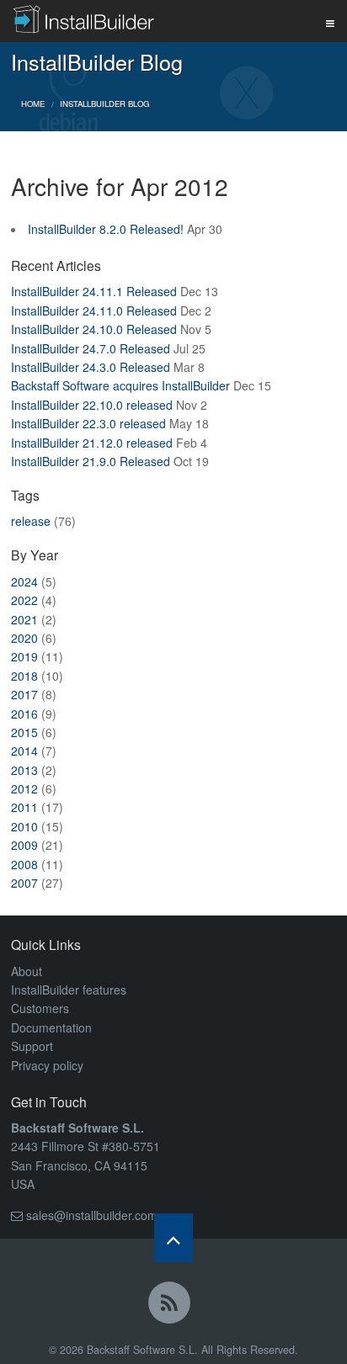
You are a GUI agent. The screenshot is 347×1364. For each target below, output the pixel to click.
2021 (24, 619)
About (26, 971)
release (31, 520)
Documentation (51, 1027)
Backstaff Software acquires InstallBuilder (120, 385)
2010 (24, 826)
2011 (24, 807)
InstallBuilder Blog (104, 103)
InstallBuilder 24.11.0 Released (94, 310)
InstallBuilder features (68, 989)
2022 (24, 600)
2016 (24, 713)
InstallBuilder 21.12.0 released (92, 442)
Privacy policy (47, 1065)
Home (33, 103)
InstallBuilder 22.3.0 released (88, 423)
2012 (24, 788)
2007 (24, 882)
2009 (24, 844)
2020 (24, 637)
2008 (24, 864)
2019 (24, 656)
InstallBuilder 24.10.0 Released (94, 329)
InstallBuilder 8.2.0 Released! (106, 228)
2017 (24, 694)
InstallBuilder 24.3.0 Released (90, 366)
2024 (24, 581)
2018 (24, 675)
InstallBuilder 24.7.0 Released (90, 348)
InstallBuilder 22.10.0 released (92, 404)
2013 (24, 770)
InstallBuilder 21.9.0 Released (90, 461)
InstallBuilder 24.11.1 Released (94, 291)
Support (32, 1046)
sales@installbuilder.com (91, 1215)
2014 (24, 750)
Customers (40, 1008)
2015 (24, 732)
